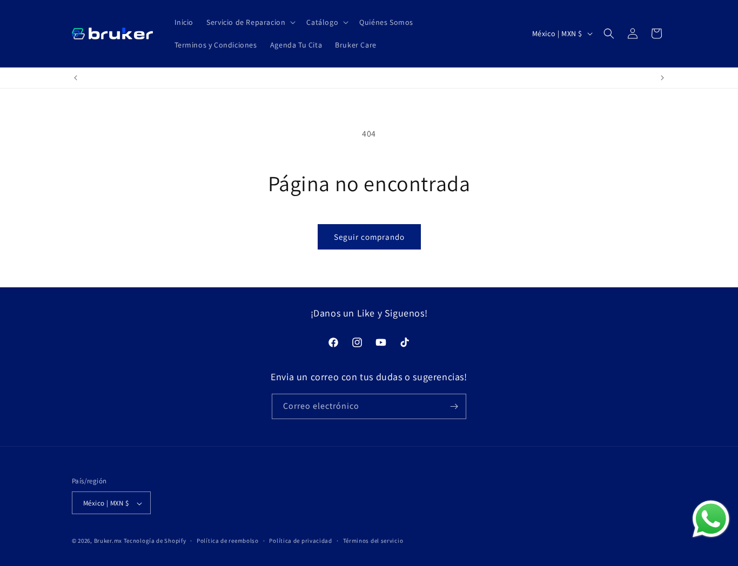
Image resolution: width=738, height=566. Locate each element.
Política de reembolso (228, 540)
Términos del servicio (373, 540)
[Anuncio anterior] (76, 78)
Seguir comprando (369, 237)
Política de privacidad (300, 540)
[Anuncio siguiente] (662, 78)
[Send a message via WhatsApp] (711, 519)
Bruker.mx (108, 541)
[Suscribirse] (454, 406)
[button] (250, 22)
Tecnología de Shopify (155, 541)
